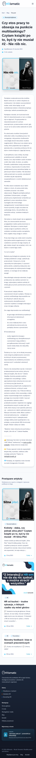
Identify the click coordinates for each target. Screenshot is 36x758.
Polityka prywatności (8, 721)
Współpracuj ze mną (12, 754)
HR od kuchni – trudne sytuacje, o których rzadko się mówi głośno (16, 604)
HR (7, 597)
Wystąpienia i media (7, 712)
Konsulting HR (7, 697)
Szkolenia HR (7, 694)
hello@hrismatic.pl (10, 456)
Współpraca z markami (9, 691)
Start (3, 13)
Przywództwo (16, 636)
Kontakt (4, 718)
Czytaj (29, 555)
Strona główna (6, 706)
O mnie (4, 709)
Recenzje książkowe (10, 17)
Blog (8, 13)
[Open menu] (33, 4)
